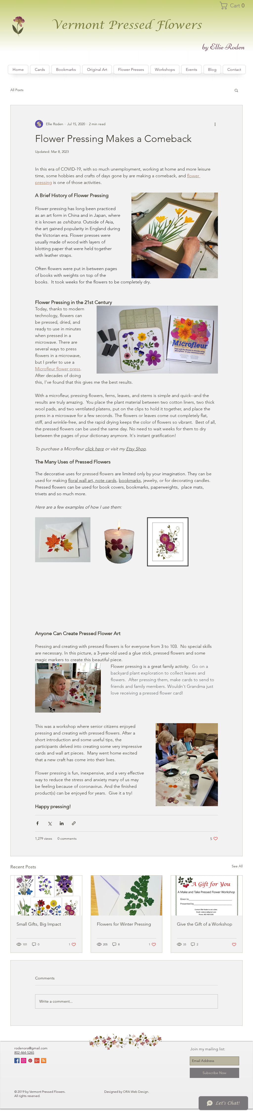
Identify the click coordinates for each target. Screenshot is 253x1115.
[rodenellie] (23, 1060)
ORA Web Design (135, 1092)
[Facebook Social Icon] (17, 1060)
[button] (234, 5)
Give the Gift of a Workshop (204, 924)
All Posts (16, 90)
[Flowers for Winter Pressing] (126, 896)
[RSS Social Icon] (43, 1060)
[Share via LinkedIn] (61, 823)
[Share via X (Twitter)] (49, 823)
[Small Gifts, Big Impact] (46, 896)
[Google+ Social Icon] (37, 1060)
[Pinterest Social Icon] (30, 1060)
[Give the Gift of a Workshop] (206, 896)
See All (237, 866)
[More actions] (215, 124)
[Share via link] (73, 823)
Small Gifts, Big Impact (39, 924)
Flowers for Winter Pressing (124, 924)
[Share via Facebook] (37, 823)
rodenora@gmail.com (30, 1048)
